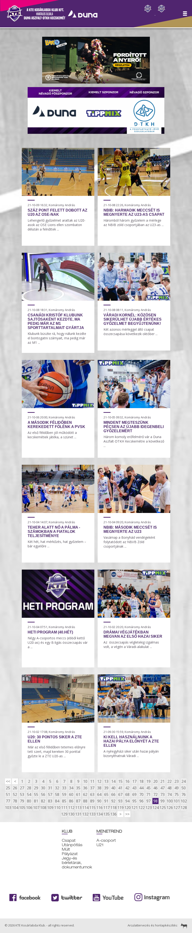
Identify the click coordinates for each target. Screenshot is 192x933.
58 (57, 794)
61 (78, 794)
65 (106, 794)
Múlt (66, 849)
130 (71, 814)
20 (155, 781)
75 (176, 794)
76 (183, 794)
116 (99, 807)
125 (162, 807)
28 (29, 787)
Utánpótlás (72, 845)
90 (99, 801)
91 (106, 801)
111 (64, 807)
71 (148, 794)
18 (141, 781)
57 (50, 794)
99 (162, 801)
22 (169, 781)
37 (92, 787)
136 (113, 814)
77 (8, 801)
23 (176, 781)
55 (36, 794)
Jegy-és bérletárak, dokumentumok (77, 862)
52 (15, 794)
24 (183, 781)
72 (155, 794)
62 (85, 794)
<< (8, 781)
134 (99, 814)
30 (43, 787)
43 (134, 787)
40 (113, 787)
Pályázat (70, 854)
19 (148, 781)
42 (127, 787)
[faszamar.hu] (182, 925)
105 (22, 807)
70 (141, 794)
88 (85, 801)
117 (106, 807)
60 (71, 794)
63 (92, 794)
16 (127, 781)
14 (113, 781)
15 (120, 781)
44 (141, 787)
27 (22, 787)
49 (176, 787)
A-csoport (106, 840)
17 (134, 781)
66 (113, 794)
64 (99, 794)
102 (184, 801)
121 (134, 807)
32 (57, 787)
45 (148, 787)
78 (15, 801)
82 (43, 801)
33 (64, 787)
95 (134, 801)
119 (120, 807)
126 (169, 807)
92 (113, 801)
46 (155, 787)
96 (141, 801)
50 (183, 787)
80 (29, 801)
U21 (99, 845)
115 (92, 807)
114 (85, 807)
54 (29, 794)
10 (85, 781)
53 (22, 794)
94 (127, 801)
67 (120, 794)
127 (177, 807)
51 (8, 794)
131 (78, 814)
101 (177, 801)
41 (120, 787)
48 (169, 787)
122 (141, 807)
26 (15, 787)
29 (36, 787)
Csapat (69, 840)
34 (71, 787)
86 (71, 801)
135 (106, 814)
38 (99, 787)
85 (64, 801)
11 (92, 781)
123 (148, 807)
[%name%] (58, 194)
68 (127, 794)
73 (162, 794)
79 (22, 801)
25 (8, 787)
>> (127, 814)
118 (113, 807)
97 (148, 801)
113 (78, 807)
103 (8, 807)
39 (106, 787)
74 (169, 794)
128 (184, 807)
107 (36, 807)
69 (134, 794)
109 (50, 807)
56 (43, 794)
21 (162, 781)
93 (120, 801)
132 (85, 814)
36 (85, 787)
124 (155, 807)
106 (29, 807)
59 (64, 794)
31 (50, 787)
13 (106, 781)
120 (127, 807)
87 (78, 801)
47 (162, 787)
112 (71, 807)
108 (43, 807)
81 (36, 801)
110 (57, 807)
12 (99, 781)
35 (78, 787)
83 (50, 801)
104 (15, 807)
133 (92, 814)
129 (64, 814)
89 (92, 801)
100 (169, 801)
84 (57, 801)
